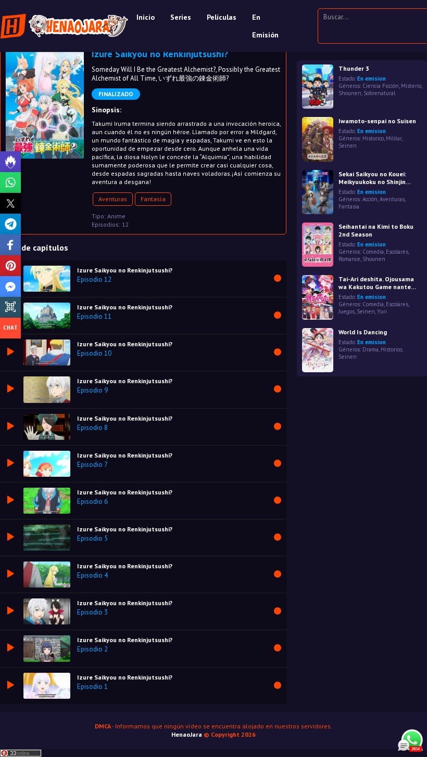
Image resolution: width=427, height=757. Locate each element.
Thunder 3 (353, 68)
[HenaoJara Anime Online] (64, 26)
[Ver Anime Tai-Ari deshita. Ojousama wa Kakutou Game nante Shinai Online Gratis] (317, 297)
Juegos (346, 311)
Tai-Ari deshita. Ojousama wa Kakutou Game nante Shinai (376, 283)
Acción (370, 199)
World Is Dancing (362, 332)
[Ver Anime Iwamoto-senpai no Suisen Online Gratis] (317, 139)
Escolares (397, 251)
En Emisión (265, 26)
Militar (394, 138)
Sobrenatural (379, 93)
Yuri (382, 311)
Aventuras (112, 199)
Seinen (347, 145)
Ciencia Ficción (380, 85)
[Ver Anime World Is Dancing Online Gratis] (317, 350)
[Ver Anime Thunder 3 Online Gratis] (317, 86)
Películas (221, 17)
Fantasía (153, 199)
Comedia (373, 251)
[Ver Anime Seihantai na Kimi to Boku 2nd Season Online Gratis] (317, 245)
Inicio (145, 17)
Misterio (411, 85)
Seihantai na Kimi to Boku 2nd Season (375, 230)
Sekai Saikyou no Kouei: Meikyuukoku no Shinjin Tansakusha (372, 178)
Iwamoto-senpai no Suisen (377, 121)
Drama (370, 349)
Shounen (349, 93)
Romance (349, 259)
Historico (373, 138)
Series (180, 17)
